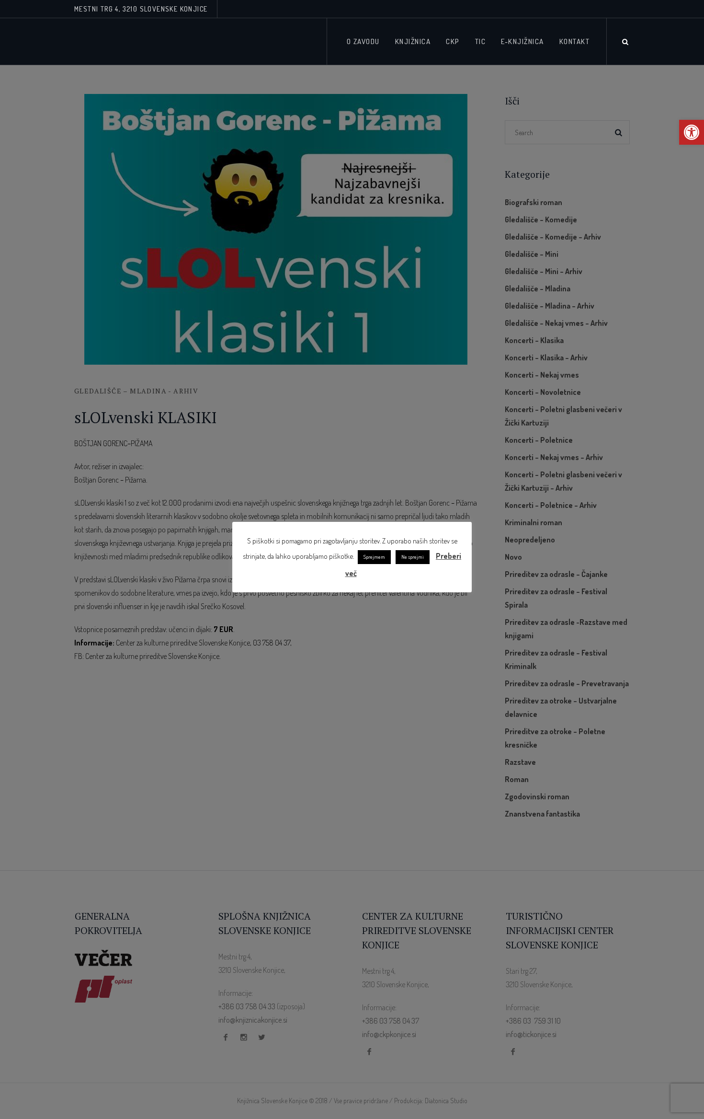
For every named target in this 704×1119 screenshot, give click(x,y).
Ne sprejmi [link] (412, 557)
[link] (691, 132)
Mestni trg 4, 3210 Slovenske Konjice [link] (140, 9)
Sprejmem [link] (374, 557)
